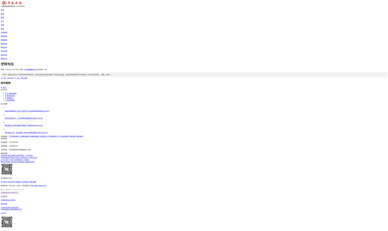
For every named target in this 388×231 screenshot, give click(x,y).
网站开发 (4, 58)
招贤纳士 (18, 182)
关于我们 (4, 182)
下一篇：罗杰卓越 (20, 78)
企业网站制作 (65, 136)
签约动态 (4, 55)
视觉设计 (9, 98)
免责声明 (11, 182)
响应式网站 (12, 155)
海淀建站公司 (44, 136)
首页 (2, 10)
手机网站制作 (6, 158)
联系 (2, 29)
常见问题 (4, 51)
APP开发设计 (32, 158)
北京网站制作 (14, 136)
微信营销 (21, 162)
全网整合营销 (29, 162)
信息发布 (14, 162)
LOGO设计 (5, 160)
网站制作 (4, 44)
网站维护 (4, 47)
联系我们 (25, 182)
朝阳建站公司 (54, 136)
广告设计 (26, 160)
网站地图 (33, 182)
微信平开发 (15, 158)
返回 (4, 87)
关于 (2, 21)
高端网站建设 (34, 136)
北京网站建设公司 (30, 69)
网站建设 (4, 40)
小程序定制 (23, 158)
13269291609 (5, 207)
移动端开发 (10, 96)
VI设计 (11, 160)
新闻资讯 (4, 36)
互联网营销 (10, 100)
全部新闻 (4, 32)
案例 (2, 17)
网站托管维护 (6, 162)
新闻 (2, 25)
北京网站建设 (11, 93)
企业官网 (4, 155)
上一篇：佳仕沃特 (7, 78)
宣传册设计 (18, 160)
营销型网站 (20, 155)
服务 (2, 14)
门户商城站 (29, 155)
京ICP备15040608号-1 (39, 185)
